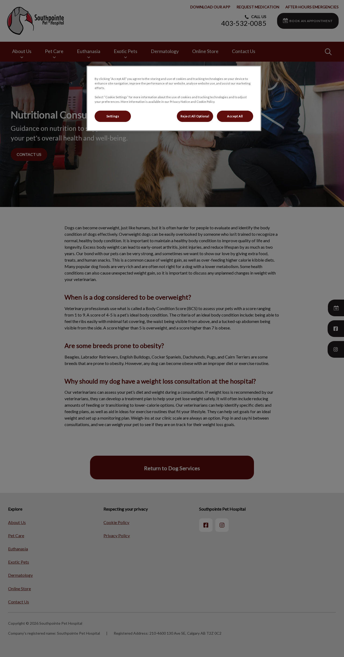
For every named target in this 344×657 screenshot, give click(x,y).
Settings (112, 116)
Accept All (235, 116)
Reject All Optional (195, 116)
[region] (174, 98)
